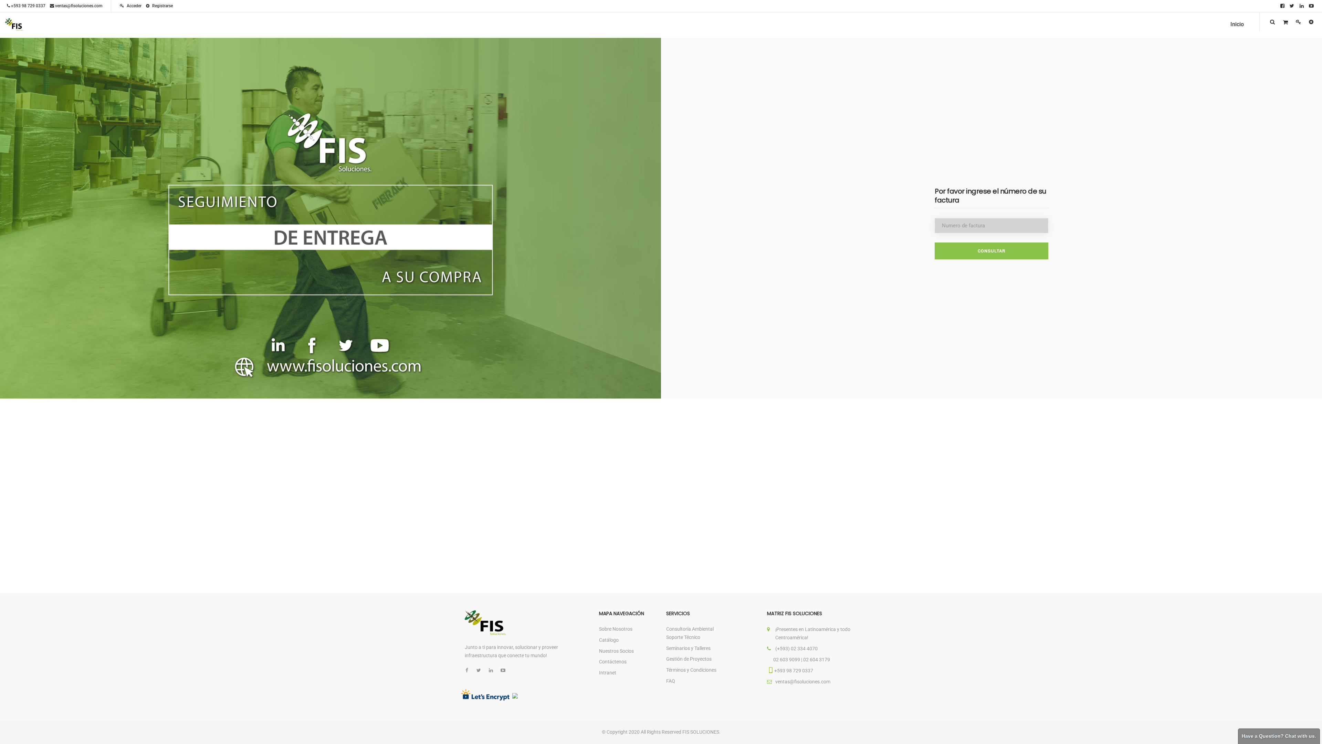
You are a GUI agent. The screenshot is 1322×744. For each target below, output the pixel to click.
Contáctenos (613, 661)
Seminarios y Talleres (688, 648)
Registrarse (162, 5)
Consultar (992, 251)
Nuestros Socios (616, 651)
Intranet (607, 672)
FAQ (670, 681)
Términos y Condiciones (691, 670)
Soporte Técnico (683, 637)
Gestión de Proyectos (689, 659)
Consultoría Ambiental (690, 629)
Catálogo (609, 640)
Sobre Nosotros (615, 629)
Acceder (133, 5)
